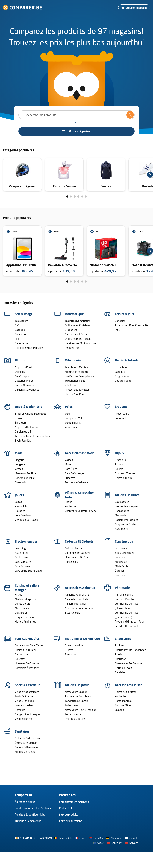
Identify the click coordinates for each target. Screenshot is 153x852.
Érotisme (121, 407)
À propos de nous (25, 801)
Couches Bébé (123, 380)
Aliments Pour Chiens (77, 594)
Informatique (74, 314)
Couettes (20, 659)
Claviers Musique (74, 645)
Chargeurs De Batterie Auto (81, 510)
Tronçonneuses (74, 714)
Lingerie (19, 460)
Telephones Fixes (75, 380)
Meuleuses (121, 561)
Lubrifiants (121, 418)
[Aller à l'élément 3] (75, 196)
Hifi (17, 338)
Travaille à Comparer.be (28, 820)
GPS (17, 325)
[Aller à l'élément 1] (67, 196)
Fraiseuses (121, 575)
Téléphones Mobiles (76, 367)
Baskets (119, 645)
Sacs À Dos (71, 469)
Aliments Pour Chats (76, 599)
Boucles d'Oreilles (125, 473)
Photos (20, 360)
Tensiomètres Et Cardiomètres (32, 436)
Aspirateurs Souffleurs (78, 696)
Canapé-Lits (22, 654)
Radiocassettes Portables (29, 347)
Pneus (68, 501)
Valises (69, 460)
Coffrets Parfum (74, 548)
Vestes (19, 469)
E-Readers (71, 329)
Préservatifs (122, 413)
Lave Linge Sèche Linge (28, 570)
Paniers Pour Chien (76, 603)
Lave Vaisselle (23, 561)
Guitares (70, 650)
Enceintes (20, 334)
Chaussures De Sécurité (128, 663)
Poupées (20, 510)
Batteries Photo (24, 380)
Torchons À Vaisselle (76, 482)
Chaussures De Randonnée (130, 650)
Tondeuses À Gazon (76, 700)
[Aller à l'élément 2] (71, 196)
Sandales (120, 672)
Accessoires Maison (128, 685)
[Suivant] (150, 175)
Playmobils (21, 506)
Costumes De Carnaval (77, 552)
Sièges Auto (122, 376)
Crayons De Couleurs (127, 524)
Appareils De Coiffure (27, 427)
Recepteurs (21, 343)
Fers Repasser (23, 566)
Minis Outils (121, 566)
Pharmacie (122, 588)
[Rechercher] (130, 115)
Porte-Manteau (123, 700)
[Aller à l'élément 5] (82, 196)
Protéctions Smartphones (79, 376)
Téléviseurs (21, 320)
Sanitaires (22, 731)
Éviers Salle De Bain (26, 742)
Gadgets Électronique (27, 714)
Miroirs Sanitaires (25, 751)
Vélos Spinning (23, 718)
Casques (20, 329)
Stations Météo (123, 705)
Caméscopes (22, 376)
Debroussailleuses (75, 718)
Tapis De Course (24, 696)
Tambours (70, 654)
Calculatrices (122, 501)
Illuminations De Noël (77, 557)
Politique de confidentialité (30, 814)
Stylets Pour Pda (74, 394)
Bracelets (120, 460)
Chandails (20, 482)
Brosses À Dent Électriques (30, 413)
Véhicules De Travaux (27, 519)
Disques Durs (72, 347)
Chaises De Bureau (26, 650)
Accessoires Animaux (80, 588)
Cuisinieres (21, 612)
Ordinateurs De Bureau (78, 338)
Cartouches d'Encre (76, 334)
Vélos (69, 407)
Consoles (120, 320)
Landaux (120, 371)
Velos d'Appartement (27, 691)
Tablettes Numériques (77, 320)
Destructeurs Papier (126, 506)
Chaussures (123, 638)
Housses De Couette (27, 663)
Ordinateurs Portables (77, 325)
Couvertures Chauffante (29, 645)
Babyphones (122, 367)
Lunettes (70, 477)
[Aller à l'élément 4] (78, 196)
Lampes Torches (24, 705)
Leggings (20, 464)
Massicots (120, 515)
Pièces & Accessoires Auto (79, 495)
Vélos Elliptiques (24, 700)
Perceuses (121, 548)
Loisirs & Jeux (124, 314)
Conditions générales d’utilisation (34, 808)
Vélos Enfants (73, 422)
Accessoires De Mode (79, 453)
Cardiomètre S (23, 431)
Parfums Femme (124, 594)
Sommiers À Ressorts (27, 667)
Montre (69, 464)
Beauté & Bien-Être (28, 407)
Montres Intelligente (76, 371)
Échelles (119, 570)
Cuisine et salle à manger (27, 588)
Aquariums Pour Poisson (79, 608)
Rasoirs (19, 418)
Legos (18, 501)
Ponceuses (121, 557)
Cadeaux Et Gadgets (79, 541)
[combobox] (76, 114)
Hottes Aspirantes (25, 621)
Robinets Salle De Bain (28, 738)
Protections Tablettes (77, 389)
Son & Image (24, 314)
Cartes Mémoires (24, 385)
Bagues (119, 464)
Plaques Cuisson (24, 617)
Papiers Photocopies (126, 519)
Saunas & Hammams (26, 747)
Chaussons (121, 659)
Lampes (119, 709)
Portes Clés (71, 561)
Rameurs (20, 709)
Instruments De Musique (82, 638)
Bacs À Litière (72, 612)
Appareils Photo (24, 367)
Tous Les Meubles (27, 638)
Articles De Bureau (128, 495)
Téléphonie (73, 360)
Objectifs (20, 371)
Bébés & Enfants (127, 360)
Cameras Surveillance (27, 389)
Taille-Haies (71, 705)
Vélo (67, 413)
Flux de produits (68, 814)
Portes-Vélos (72, 506)
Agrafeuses (121, 528)
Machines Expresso (26, 599)
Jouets (19, 495)
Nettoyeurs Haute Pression (80, 709)
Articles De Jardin (77, 685)
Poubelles (120, 696)
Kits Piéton (71, 385)
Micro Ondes (22, 608)
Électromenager (26, 541)
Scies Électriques (124, 552)
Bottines (120, 654)
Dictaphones (122, 510)
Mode (19, 453)
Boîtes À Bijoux (123, 477)
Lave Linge (21, 548)
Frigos (18, 594)
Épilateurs (20, 422)
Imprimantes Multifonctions (80, 343)
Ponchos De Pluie (25, 477)
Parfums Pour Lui (124, 599)
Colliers (119, 469)
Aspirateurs (21, 552)
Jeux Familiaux (23, 515)
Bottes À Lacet (123, 667)
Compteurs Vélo (74, 418)
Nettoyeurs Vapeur (76, 691)
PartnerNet (65, 808)
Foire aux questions (70, 820)
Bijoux (119, 453)
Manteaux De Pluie (25, 473)
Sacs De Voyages (74, 473)
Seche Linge (22, 557)
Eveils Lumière (23, 440)
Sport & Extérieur (27, 685)
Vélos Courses (73, 427)
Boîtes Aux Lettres (126, 691)
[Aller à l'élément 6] (86, 196)
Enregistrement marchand (74, 801)
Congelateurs (22, 603)
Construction (124, 541)
